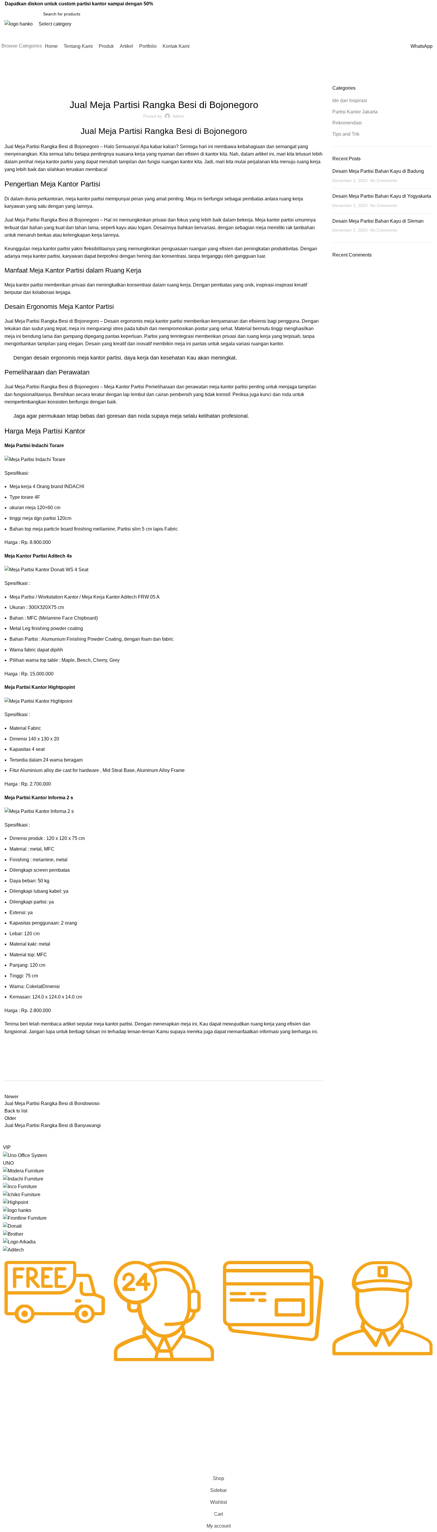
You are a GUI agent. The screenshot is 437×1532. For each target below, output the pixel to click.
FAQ (182, 1416)
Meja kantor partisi (23, 284)
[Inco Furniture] (20, 1186)
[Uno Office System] (25, 1155)
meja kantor (77, 198)
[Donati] (12, 1225)
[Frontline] (25, 1218)
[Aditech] (13, 1249)
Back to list (15, 1110)
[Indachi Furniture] (23, 1178)
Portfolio (10, 1446)
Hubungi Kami (191, 1406)
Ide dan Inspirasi (35, 81)
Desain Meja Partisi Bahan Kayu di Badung (378, 171)
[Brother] (13, 1233)
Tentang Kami (16, 1416)
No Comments (383, 180)
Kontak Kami (15, 1457)
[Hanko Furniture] (17, 1210)
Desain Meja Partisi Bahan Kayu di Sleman (378, 221)
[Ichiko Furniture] (21, 1194)
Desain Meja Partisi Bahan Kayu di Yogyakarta (381, 196)
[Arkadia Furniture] (19, 1241)
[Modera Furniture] (23, 1170)
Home (9, 81)
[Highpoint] (15, 1202)
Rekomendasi (207, 88)
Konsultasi (187, 1436)
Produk (9, 1426)
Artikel (9, 1436)
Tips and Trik (345, 134)
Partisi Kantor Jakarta (167, 88)
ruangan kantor (177, 161)
